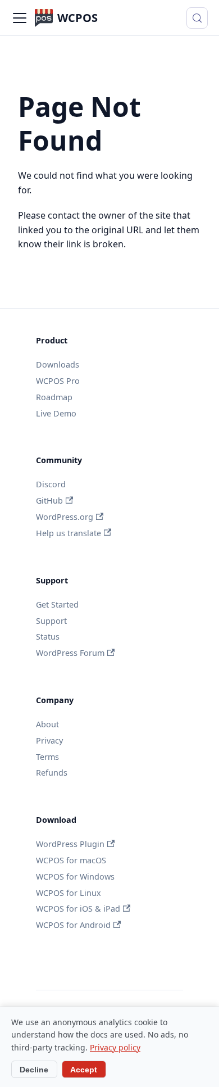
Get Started (57, 604)
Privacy (49, 740)
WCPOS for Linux (68, 892)
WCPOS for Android (73, 925)
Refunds (51, 772)
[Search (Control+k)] (197, 18)
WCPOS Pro (58, 380)
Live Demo (56, 413)
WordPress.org (64, 516)
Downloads (57, 364)
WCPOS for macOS (71, 860)
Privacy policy (115, 1047)
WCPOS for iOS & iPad (78, 908)
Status (48, 636)
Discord (51, 484)
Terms (47, 756)
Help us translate (68, 533)
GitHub (49, 500)
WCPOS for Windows (75, 876)
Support (51, 620)
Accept (83, 1069)
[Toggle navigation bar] (19, 18)
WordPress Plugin (70, 844)
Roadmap (54, 397)
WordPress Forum (70, 652)
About (47, 724)
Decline (34, 1069)
